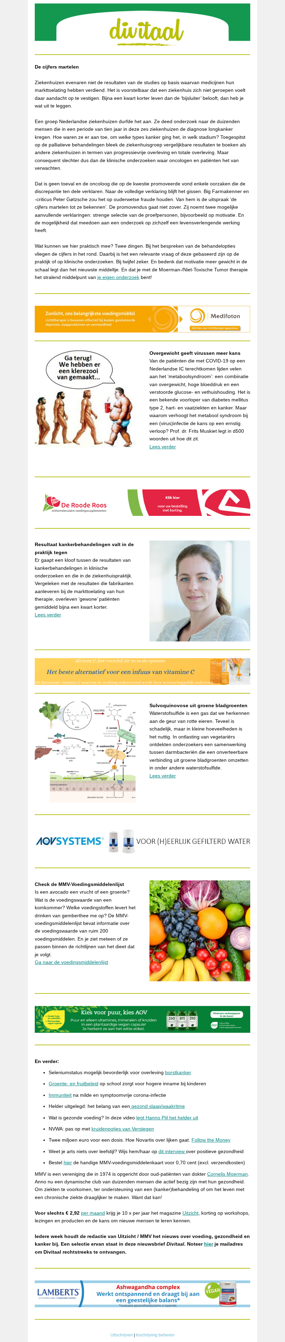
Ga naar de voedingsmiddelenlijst (71, 962)
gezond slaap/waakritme (157, 1106)
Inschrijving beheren (155, 1335)
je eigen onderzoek (118, 277)
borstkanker (178, 1072)
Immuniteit (60, 1095)
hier (68, 1162)
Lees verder (162, 446)
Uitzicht (190, 1213)
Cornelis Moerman (227, 1174)
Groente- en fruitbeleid (73, 1083)
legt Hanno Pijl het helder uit (167, 1117)
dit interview (172, 1151)
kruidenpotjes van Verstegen (122, 1129)
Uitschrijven (122, 1335)
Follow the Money (211, 1140)
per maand (93, 1213)
